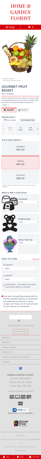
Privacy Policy (11, 447)
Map (21, 457)
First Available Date (27, 120)
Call (7, 457)
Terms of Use (20, 450)
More (5, 105)
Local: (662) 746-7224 (20, 386)
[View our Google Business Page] (20, 369)
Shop (12, 27)
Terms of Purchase (27, 447)
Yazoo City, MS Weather (10, 439)
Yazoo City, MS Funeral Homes (13, 432)
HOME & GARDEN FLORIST (20, 12)
